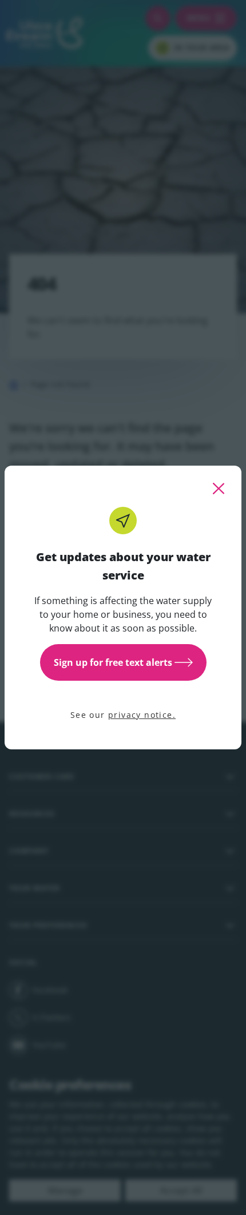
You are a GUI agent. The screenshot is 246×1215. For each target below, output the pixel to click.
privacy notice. (142, 714)
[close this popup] (218, 488)
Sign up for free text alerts (113, 662)
